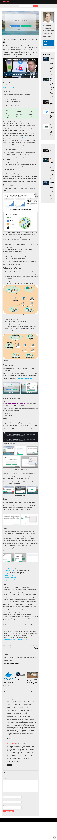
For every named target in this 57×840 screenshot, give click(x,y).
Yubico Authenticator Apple (10, 579)
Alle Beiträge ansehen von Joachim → (11, 663)
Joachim (8, 41)
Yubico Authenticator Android (11, 577)
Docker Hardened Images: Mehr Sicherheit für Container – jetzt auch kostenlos (52, 64)
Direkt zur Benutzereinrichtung (9, 87)
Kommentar (5, 778)
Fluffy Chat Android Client (10, 575)
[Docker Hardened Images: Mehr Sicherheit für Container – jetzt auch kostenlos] (46, 57)
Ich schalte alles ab (51, 102)
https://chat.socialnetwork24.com (25, 378)
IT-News (10, 820)
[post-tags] (52, 146)
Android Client (8, 573)
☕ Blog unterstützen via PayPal (47, 43)
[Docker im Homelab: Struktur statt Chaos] (46, 110)
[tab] (44, 146)
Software (5, 36)
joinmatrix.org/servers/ (10, 570)
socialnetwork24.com (9, 568)
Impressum (49, 1)
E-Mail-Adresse (6, 800)
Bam (28, 820)
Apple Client (7, 572)
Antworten (10, 738)
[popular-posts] (44, 146)
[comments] (49, 146)
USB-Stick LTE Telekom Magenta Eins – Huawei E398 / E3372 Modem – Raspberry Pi (32, 681)
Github (15, 609)
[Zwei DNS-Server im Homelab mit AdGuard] (46, 125)
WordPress (24, 820)
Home (37, 1)
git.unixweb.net (25, 137)
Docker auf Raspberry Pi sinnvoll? (8, 683)
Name (4, 794)
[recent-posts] (47, 146)
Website (4, 805)
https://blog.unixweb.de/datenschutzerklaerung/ (15, 639)
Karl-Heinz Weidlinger (12, 743)
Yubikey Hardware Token (10, 580)
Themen (42, 1)
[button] (54, 837)
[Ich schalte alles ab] (46, 100)
